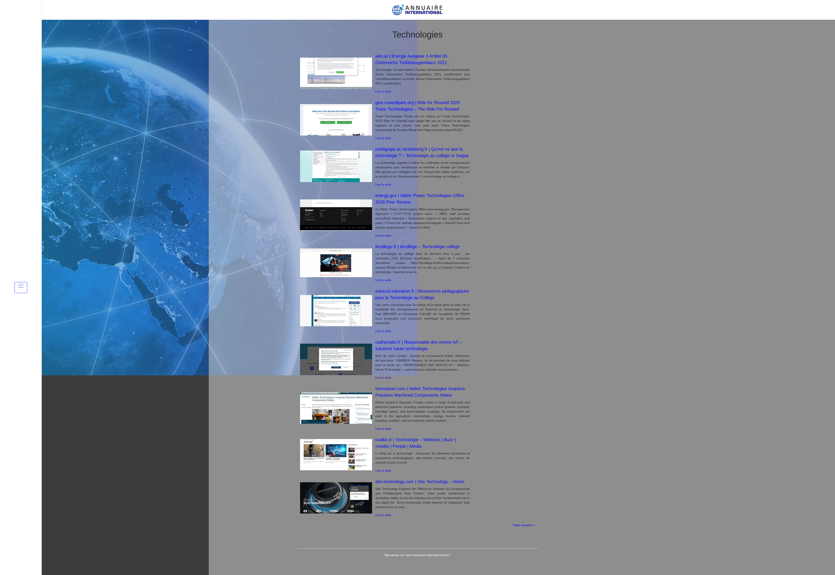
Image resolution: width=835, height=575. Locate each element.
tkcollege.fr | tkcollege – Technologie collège (417, 246)
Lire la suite (383, 91)
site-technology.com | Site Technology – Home (419, 481)
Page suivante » (524, 525)
